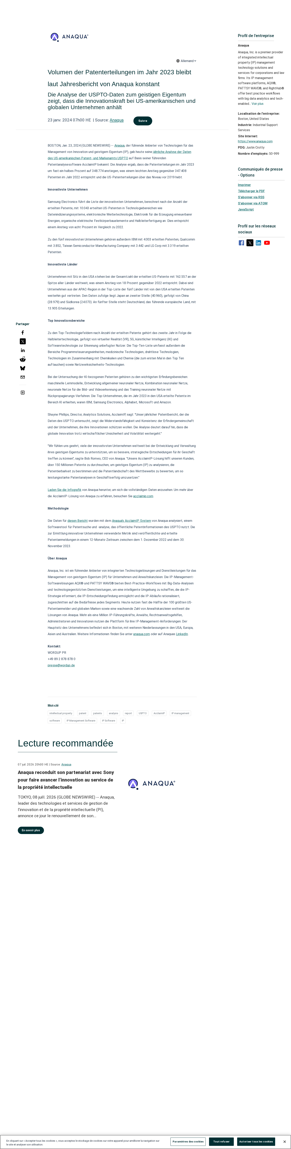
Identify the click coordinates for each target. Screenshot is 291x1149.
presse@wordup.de (61, 665)
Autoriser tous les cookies (256, 1141)
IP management (180, 713)
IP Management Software (81, 720)
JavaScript (246, 209)
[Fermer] (284, 1141)
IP (123, 720)
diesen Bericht (78, 521)
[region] (145, 1142)
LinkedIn (182, 634)
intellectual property (60, 713)
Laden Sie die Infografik (64, 490)
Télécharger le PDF (251, 191)
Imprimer (244, 185)
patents (97, 713)
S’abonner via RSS (251, 197)
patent (82, 713)
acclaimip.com (143, 496)
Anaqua (117, 120)
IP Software (108, 720)
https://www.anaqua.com (255, 141)
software (54, 720)
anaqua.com (141, 634)
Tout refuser (221, 1141)
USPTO (143, 713)
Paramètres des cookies (188, 1141)
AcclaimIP (159, 713)
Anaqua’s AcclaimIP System (131, 521)
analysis (113, 713)
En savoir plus (31, 830)
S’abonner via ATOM (252, 203)
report (128, 713)
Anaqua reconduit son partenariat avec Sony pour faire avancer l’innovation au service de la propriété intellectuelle (66, 780)
